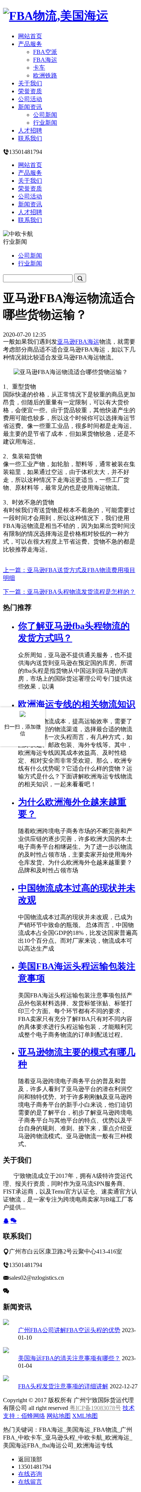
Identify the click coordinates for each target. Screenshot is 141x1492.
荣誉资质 (30, 91)
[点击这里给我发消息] (6, 1221)
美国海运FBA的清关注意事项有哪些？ (69, 1358)
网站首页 (30, 36)
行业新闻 (45, 122)
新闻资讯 (30, 107)
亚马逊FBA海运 (78, 341)
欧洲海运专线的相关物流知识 (76, 704)
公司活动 (30, 99)
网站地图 (59, 1416)
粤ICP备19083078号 (95, 1408)
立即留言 (21, 1291)
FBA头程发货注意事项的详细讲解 (63, 1386)
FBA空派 (45, 52)
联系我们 (30, 138)
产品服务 (30, 44)
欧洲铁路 (45, 75)
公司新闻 (45, 115)
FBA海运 (45, 60)
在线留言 (30, 1482)
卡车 (39, 67)
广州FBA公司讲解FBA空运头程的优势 (69, 1330)
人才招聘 (30, 130)
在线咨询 (30, 1474)
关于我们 (30, 83)
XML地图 (85, 1416)
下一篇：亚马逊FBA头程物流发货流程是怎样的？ (69, 592)
